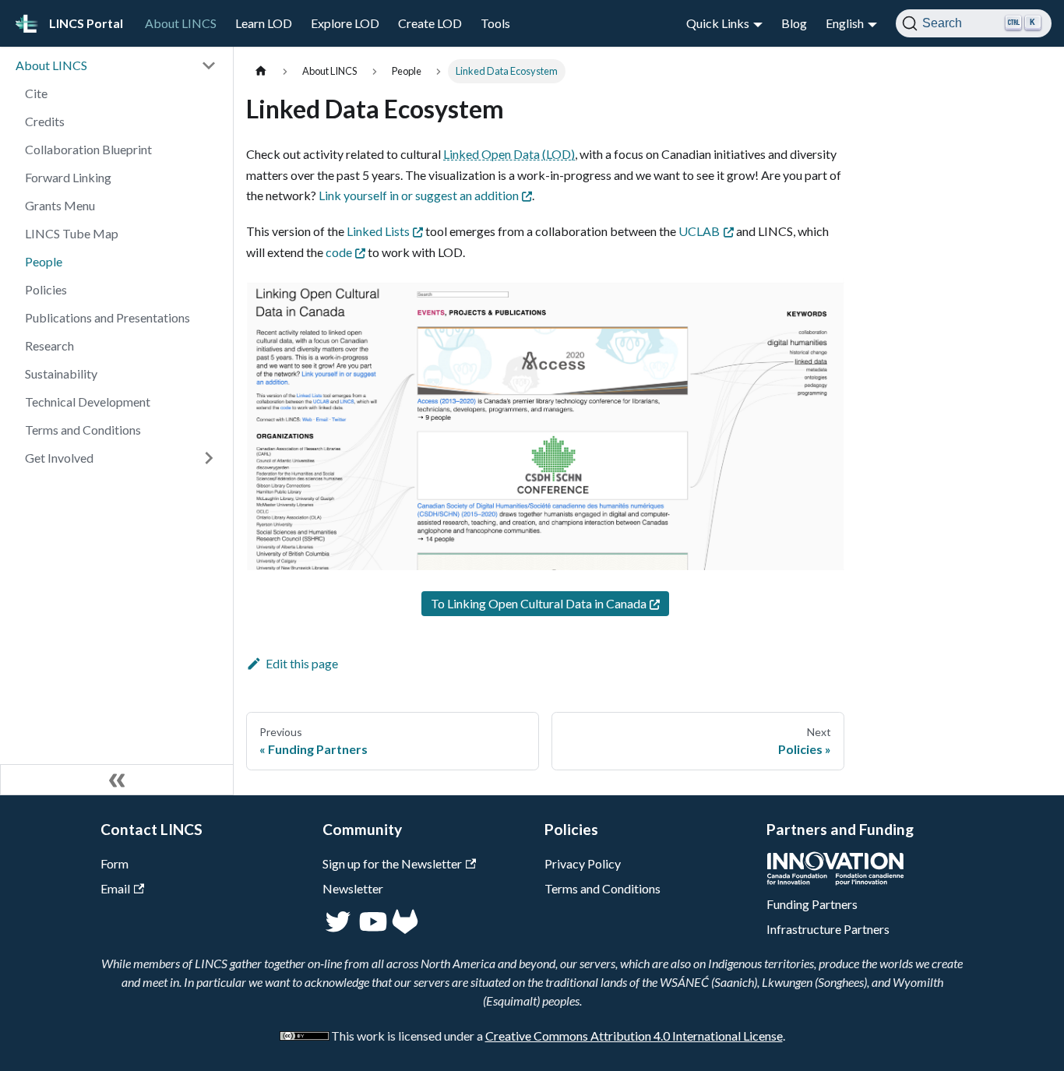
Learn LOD (263, 23)
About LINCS (181, 23)
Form (114, 863)
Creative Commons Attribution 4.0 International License (634, 1035)
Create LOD (430, 23)
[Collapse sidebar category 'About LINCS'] (209, 65)
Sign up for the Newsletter (392, 863)
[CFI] (835, 880)
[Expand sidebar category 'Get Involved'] (209, 458)
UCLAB (699, 231)
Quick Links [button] (717, 23)
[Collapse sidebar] (117, 779)
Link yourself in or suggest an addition (419, 195)
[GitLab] (405, 929)
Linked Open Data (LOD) (509, 153)
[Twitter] (339, 929)
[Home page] (261, 71)
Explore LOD (345, 23)
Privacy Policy (582, 863)
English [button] (845, 23)
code (339, 252)
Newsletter (352, 888)
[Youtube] (371, 929)
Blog (794, 23)
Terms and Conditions (602, 888)
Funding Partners (812, 904)
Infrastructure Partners (828, 928)
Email (115, 888)
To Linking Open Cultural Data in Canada (539, 603)
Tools (495, 23)
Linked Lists (378, 231)
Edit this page (302, 663)
